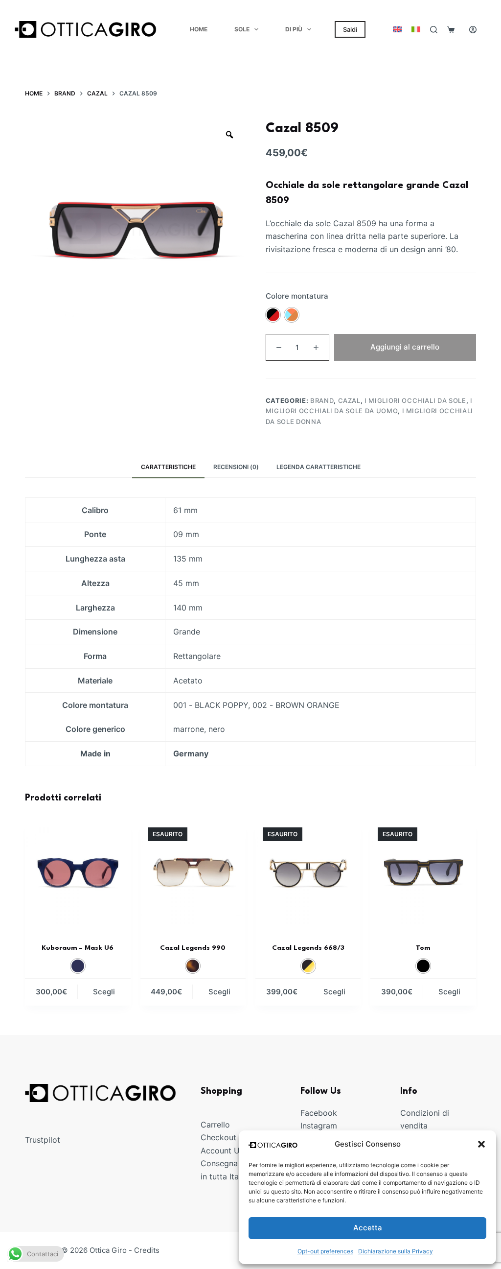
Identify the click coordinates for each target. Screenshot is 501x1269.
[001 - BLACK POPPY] (273, 314)
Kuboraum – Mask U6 (78, 947)
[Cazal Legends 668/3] (308, 872)
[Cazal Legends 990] (193, 872)
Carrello (215, 1124)
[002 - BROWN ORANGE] (291, 314)
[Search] (433, 29)
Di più (293, 29)
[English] (397, 29)
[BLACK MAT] (423, 966)
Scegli (104, 991)
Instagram (318, 1125)
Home (198, 29)
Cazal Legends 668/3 (308, 947)
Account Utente (230, 1150)
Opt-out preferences (325, 1251)
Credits (146, 1250)
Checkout (218, 1137)
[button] (481, 1144)
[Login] (473, 29)
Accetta (367, 1227)
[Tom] (423, 872)
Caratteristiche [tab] (168, 466)
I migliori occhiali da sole (415, 400)
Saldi (350, 29)
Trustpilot (42, 1140)
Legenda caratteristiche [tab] (318, 466)
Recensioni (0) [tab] (236, 466)
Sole (242, 29)
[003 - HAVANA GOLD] (192, 966)
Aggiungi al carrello (404, 347)
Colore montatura (297, 296)
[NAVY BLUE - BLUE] (77, 966)
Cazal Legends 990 (193, 947)
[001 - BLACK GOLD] (308, 966)
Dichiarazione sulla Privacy (395, 1251)
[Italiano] (415, 29)
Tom (423, 947)
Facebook (318, 1113)
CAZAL (349, 400)
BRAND (322, 400)
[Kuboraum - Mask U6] (77, 872)
